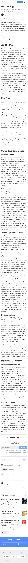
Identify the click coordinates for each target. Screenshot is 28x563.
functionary (4, 64)
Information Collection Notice (15, 452)
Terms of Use (21, 450)
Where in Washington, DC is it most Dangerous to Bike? (10, 500)
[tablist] (7, 469)
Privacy (12, 552)
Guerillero (4, 53)
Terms (16, 552)
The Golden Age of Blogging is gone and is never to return (10, 524)
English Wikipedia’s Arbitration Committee (12, 60)
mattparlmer (7, 483)
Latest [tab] (6, 495)
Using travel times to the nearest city (10, 513)
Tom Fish (6, 13)
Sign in (25, 2)
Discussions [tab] (12, 495)
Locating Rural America (8, 511)
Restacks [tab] (11, 469)
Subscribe (19, 2)
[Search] (25, 495)
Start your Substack (10, 556)
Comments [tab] (4, 469)
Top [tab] (3, 495)
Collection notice (22, 552)
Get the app (21, 556)
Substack (7, 560)
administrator (16, 62)
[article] (14, 503)
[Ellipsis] (26, 483)
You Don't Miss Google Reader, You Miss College (10, 521)
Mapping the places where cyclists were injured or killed (9, 503)
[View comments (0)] (8, 508)
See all (4, 532)
